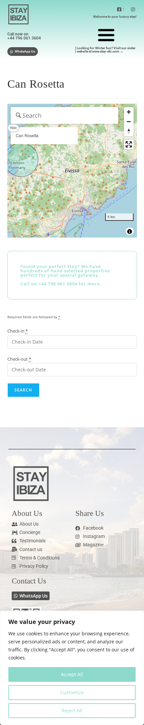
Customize (72, 692)
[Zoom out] (129, 121)
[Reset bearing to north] (129, 131)
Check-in (17, 331)
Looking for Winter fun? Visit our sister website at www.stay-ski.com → (106, 49)
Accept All (72, 674)
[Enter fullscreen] (129, 144)
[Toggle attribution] (130, 232)
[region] (72, 668)
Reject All (72, 710)
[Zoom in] (129, 112)
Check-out (19, 359)
